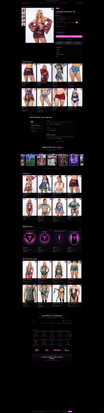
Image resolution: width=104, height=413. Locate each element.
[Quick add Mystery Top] (50, 246)
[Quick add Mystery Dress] (80, 246)
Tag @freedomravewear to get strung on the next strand (52, 168)
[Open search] (76, 3)
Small (61, 22)
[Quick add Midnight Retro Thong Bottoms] (81, 105)
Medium (65, 22)
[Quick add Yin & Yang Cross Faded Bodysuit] (80, 301)
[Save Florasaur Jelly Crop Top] (65, 262)
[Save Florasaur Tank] (35, 286)
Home (22, 6)
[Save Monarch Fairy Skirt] (35, 89)
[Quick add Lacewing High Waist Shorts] (35, 80)
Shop (24, 6)
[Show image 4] (23, 20)
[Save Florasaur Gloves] (50, 286)
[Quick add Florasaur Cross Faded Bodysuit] (35, 277)
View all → (80, 259)
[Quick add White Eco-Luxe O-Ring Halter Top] (65, 191)
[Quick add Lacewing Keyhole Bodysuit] (35, 214)
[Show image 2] (23, 13)
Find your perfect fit (59, 26)
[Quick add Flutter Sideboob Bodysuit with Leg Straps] (80, 214)
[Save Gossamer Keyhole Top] (50, 199)
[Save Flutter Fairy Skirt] (66, 64)
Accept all (70, 411)
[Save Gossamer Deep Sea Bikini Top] (65, 199)
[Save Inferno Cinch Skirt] (66, 89)
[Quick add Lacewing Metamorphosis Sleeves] (50, 80)
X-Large (73, 22)
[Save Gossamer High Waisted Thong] (50, 89)
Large (69, 22)
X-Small (57, 22)
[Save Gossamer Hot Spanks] (81, 64)
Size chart (65, 26)
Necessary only (65, 411)
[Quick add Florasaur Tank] (35, 301)
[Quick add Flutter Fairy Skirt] (66, 80)
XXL (76, 22)
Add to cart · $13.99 (69, 36)
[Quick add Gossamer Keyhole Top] (50, 214)
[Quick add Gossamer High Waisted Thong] (50, 105)
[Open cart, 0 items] (81, 3)
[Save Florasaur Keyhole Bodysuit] (50, 262)
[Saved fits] (78, 3)
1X (79, 22)
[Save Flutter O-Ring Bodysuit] (50, 176)
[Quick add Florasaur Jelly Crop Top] (65, 277)
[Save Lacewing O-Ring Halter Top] (52, 9)
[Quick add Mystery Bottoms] (35, 246)
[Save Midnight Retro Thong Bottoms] (81, 89)
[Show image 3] (23, 17)
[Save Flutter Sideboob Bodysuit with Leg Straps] (80, 199)
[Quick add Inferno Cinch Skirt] (66, 105)
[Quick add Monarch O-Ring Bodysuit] (35, 191)
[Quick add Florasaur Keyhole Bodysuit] (50, 277)
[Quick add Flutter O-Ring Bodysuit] (50, 191)
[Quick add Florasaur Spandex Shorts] (80, 277)
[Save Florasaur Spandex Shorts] (80, 262)
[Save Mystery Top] (50, 230)
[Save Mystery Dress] (80, 230)
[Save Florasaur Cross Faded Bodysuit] (35, 262)
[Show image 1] (23, 9)
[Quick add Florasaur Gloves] (50, 301)
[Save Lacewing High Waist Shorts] (35, 64)
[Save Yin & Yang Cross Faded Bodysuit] (80, 286)
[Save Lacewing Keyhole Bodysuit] (35, 199)
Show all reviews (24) (59, 141)
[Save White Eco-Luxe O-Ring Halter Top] (65, 176)
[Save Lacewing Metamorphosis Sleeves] (50, 64)
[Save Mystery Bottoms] (35, 230)
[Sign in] (80, 3)
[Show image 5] (23, 24)
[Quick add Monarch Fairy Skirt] (35, 105)
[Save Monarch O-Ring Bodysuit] (35, 176)
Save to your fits (69, 39)
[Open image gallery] (40, 25)
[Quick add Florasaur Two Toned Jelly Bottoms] (65, 301)
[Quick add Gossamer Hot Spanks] (81, 80)
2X (56, 24)
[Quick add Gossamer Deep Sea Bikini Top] (65, 214)
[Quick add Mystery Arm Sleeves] (65, 246)
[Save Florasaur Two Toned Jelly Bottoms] (65, 286)
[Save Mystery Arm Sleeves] (65, 230)
